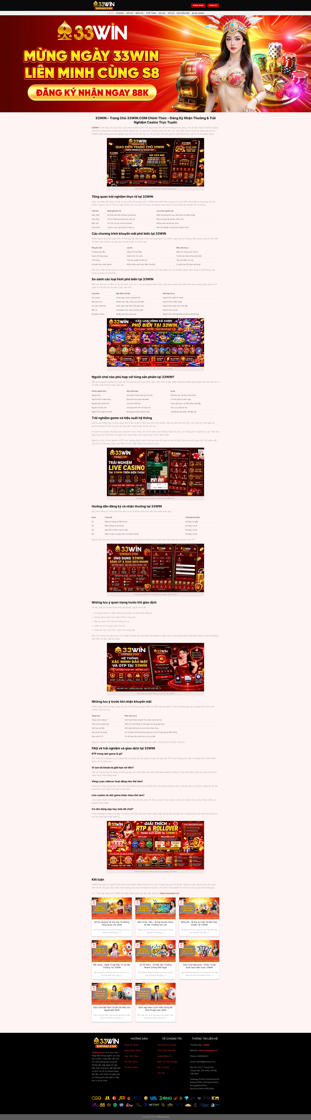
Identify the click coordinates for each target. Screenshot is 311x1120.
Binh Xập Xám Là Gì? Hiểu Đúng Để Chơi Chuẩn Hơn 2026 (155, 1008)
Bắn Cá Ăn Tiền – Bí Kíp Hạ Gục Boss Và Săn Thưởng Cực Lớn (155, 923)
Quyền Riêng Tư (164, 1056)
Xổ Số (171, 13)
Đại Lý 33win (163, 1067)
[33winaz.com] (104, 5)
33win (110, 13)
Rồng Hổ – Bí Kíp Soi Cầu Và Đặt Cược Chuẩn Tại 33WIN (199, 923)
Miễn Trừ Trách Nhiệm (167, 1061)
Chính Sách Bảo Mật (166, 1050)
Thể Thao (151, 13)
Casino (120, 13)
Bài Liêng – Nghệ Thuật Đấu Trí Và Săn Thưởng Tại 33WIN (111, 966)
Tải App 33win (131, 1067)
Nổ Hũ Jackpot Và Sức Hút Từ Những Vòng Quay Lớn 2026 (111, 923)
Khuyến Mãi (183, 13)
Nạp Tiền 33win (132, 1056)
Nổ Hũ (129, 13)
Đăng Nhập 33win (133, 1050)
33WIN (95, 127)
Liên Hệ (160, 1073)
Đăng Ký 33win (131, 1045)
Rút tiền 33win (131, 1061)
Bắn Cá (139, 13)
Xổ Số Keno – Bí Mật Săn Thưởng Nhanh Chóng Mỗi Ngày (155, 966)
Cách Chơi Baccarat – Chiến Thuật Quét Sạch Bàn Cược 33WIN (199, 966)
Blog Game (198, 13)
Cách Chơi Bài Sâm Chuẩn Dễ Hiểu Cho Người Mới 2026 (112, 1008)
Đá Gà (162, 13)
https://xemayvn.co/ (208, 1050)
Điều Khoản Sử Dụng (166, 1045)
